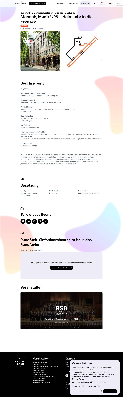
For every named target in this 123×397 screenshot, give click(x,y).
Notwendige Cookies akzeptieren (60, 268)
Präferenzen (91, 386)
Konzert (67, 366)
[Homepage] (20, 3)
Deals (50, 3)
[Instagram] (67, 387)
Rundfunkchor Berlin (39, 378)
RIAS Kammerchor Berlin (40, 374)
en (112, 3)
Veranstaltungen (85, 3)
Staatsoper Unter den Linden (42, 382)
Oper (67, 362)
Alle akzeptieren (108, 391)
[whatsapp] (22, 221)
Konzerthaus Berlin (38, 370)
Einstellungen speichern (81, 391)
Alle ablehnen (96, 391)
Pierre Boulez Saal (38, 372)
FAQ (95, 3)
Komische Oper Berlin (39, 368)
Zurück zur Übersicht (39, 3)
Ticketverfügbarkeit (72, 3)
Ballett (67, 364)
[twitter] (28, 221)
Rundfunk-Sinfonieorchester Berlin (43, 376)
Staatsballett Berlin (39, 380)
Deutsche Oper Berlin (39, 364)
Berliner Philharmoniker (40, 362)
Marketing (76, 386)
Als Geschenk (102, 3)
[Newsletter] (67, 375)
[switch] (91, 382)
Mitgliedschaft (60, 3)
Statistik (98, 382)
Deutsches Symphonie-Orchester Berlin (45, 366)
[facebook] (34, 221)
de (109, 3)
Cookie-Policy (78, 379)
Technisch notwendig (80, 382)
